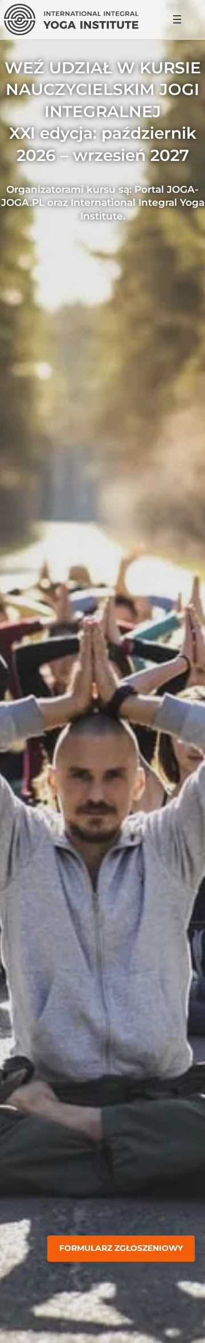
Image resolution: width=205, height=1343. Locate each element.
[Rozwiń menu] (177, 19)
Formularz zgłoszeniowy (121, 1248)
